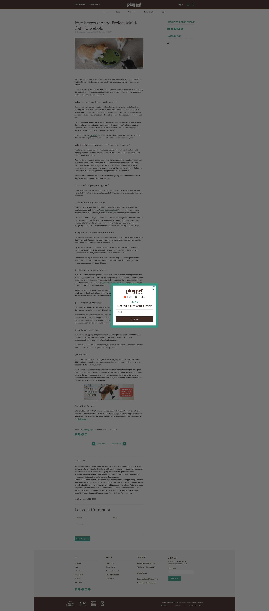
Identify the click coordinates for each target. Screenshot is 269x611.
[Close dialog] (153, 288)
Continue (134, 319)
